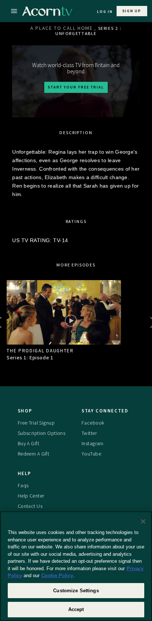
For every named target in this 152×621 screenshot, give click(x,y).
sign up (131, 10)
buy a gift (28, 443)
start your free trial (76, 87)
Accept (76, 609)
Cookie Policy (57, 575)
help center (31, 495)
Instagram (93, 443)
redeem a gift (33, 453)
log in (105, 11)
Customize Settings (76, 590)
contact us (30, 506)
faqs (23, 485)
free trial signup (36, 422)
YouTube (91, 453)
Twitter (89, 433)
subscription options (42, 433)
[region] (76, 566)
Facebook (93, 422)
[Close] (143, 521)
